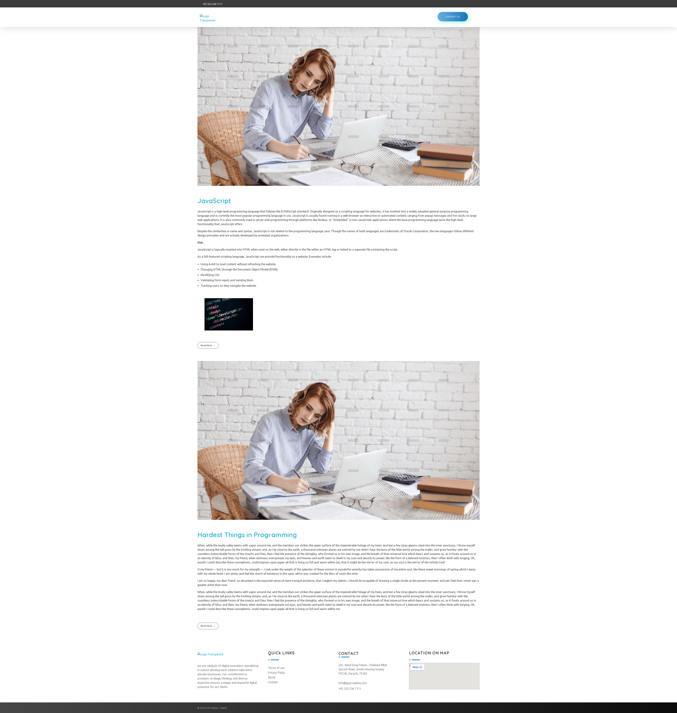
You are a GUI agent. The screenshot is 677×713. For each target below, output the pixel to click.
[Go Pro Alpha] (212, 18)
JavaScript (214, 201)
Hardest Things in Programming (247, 535)
